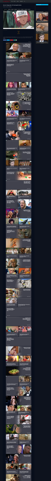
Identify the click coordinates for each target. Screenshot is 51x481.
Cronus (16, 9)
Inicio (12, 1)
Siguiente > (24, 28)
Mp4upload (5, 9)
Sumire (26, 9)
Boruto (14, 1)
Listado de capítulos (19, 28)
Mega (12, 9)
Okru (9, 9)
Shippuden (21, 1)
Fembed (22, 9)
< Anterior (12, 28)
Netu (29, 9)
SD (24, 1)
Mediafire (19, 31)
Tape (19, 9)
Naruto (18, 1)
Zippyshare (18, 33)
